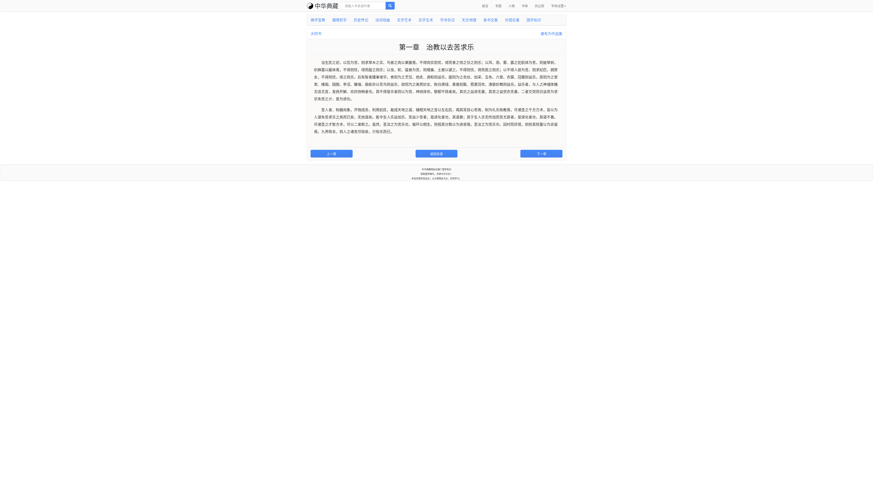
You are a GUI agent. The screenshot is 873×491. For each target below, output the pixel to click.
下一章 (541, 153)
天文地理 (469, 20)
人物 (511, 5)
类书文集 (490, 20)
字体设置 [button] (557, 5)
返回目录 (436, 153)
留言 (485, 5)
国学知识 (534, 20)
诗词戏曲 (382, 20)
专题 (498, 5)
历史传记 (361, 20)
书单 (525, 5)
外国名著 (512, 20)
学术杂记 (447, 20)
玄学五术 (426, 20)
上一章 (331, 153)
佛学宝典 (318, 20)
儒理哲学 (339, 20)
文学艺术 (404, 20)
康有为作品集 (551, 33)
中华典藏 (326, 5)
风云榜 (539, 5)
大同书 (316, 33)
